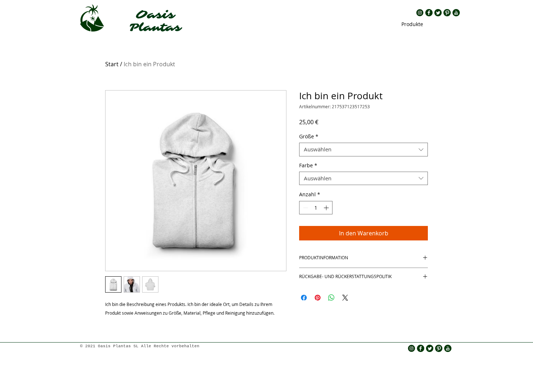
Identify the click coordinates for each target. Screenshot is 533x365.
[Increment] (326, 207)
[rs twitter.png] (438, 12)
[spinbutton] (315, 207)
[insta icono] (419, 12)
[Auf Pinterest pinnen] (317, 297)
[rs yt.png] (456, 12)
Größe (308, 136)
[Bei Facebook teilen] (303, 297)
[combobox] (363, 149)
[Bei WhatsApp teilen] (331, 297)
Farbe (308, 165)
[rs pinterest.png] (447, 12)
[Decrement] (304, 207)
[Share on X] (345, 297)
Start (112, 64)
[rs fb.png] (429, 12)
